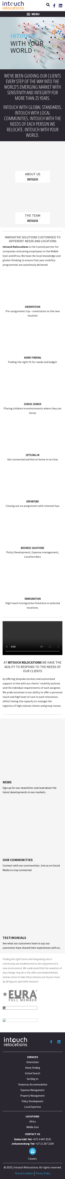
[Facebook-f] (54, 6)
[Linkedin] (60, 6)
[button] (48, 5)
